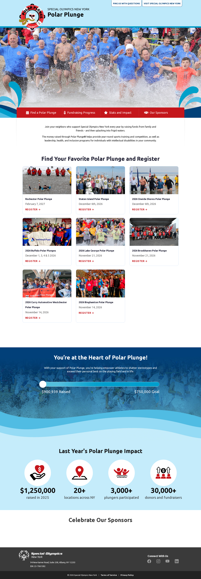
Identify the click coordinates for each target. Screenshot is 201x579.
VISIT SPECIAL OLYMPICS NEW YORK (162, 3)
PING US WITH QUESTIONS (126, 3)
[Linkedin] (176, 561)
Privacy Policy (127, 575)
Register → (33, 209)
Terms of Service (109, 575)
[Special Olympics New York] (32, 13)
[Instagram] (158, 561)
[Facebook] (149, 561)
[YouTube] (167, 561)
